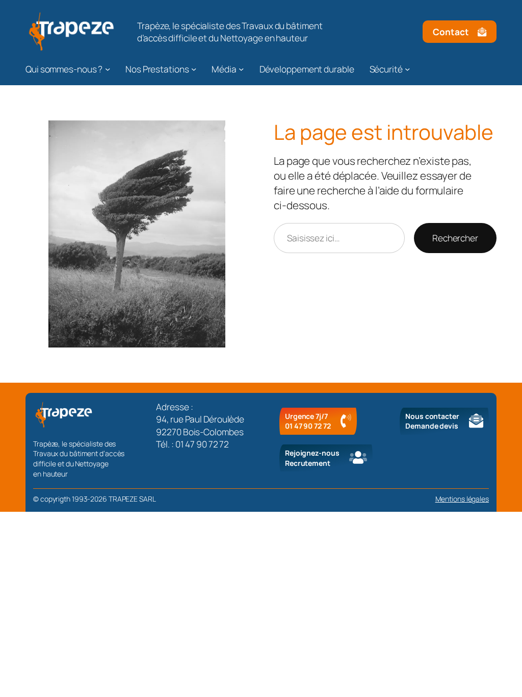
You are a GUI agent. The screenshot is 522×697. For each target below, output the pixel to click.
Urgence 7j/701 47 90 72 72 (308, 421)
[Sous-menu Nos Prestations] (193, 68)
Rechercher (455, 238)
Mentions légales (462, 499)
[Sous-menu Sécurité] (407, 68)
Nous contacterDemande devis (432, 421)
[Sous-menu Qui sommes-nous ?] (107, 68)
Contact (450, 32)
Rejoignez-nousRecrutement (312, 458)
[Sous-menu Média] (241, 68)
